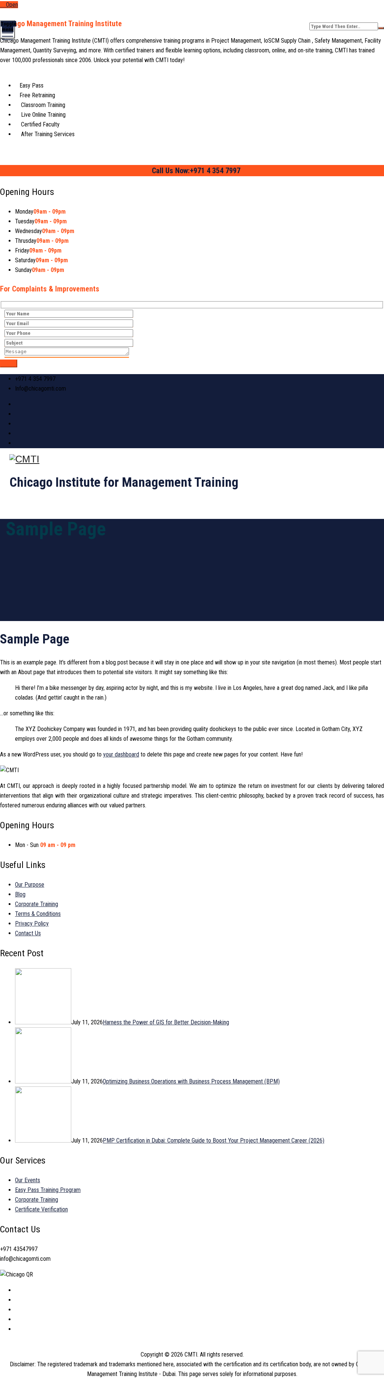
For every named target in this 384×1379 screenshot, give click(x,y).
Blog (20, 894)
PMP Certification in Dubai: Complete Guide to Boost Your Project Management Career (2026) (213, 1140)
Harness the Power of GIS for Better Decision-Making (166, 1022)
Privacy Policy (32, 923)
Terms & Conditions (38, 913)
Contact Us (28, 933)
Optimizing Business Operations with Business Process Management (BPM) (191, 1081)
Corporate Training (36, 904)
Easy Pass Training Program (48, 1189)
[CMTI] (191, 459)
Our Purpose (29, 884)
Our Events (27, 1180)
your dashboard (121, 754)
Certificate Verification (41, 1209)
